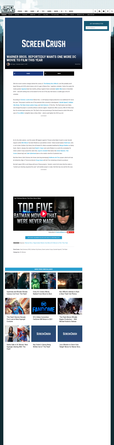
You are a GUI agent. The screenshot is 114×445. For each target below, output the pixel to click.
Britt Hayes (12, 64)
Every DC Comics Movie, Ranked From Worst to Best (42, 293)
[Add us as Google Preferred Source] (99, 11)
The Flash (22, 105)
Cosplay (10, 14)
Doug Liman (39, 160)
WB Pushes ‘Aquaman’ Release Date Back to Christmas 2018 (44, 237)
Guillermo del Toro (54, 157)
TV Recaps (24, 14)
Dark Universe (44, 105)
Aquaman (24, 89)
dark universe (23, 249)
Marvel (56, 11)
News (26, 11)
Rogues (72, 14)
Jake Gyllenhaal (31, 153)
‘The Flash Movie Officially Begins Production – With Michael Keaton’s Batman (68, 319)
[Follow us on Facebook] (108, 11)
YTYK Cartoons (55, 14)
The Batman (47, 83)
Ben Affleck (54, 83)
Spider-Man (58, 89)
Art (38, 11)
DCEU (29, 249)
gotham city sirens (36, 249)
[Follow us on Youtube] (104, 11)
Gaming (49, 11)
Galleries (45, 14)
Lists (39, 14)
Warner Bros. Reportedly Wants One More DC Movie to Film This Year (46, 243)
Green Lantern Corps (32, 105)
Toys (43, 11)
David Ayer (67, 143)
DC (61, 11)
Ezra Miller (21, 113)
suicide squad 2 (57, 249)
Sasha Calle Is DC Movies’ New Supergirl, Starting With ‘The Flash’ (17, 347)
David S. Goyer (39, 148)
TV (65, 11)
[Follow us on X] (112, 11)
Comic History (90, 14)
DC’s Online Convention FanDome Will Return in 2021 (42, 318)
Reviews (17, 14)
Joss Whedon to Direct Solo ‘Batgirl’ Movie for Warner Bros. (70, 346)
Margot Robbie (64, 145)
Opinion (20, 11)
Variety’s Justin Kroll (27, 100)
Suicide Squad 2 (63, 102)
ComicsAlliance (60, 232)
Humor (32, 11)
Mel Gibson (25, 143)
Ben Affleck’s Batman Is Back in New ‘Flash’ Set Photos (69, 293)
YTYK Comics (64, 14)
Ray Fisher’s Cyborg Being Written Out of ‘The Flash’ (42, 346)
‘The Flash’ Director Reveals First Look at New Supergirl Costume (16, 319)
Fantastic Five (80, 14)
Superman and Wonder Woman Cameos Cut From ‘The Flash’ (17, 293)
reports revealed (43, 151)
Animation (32, 14)
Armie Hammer (61, 151)
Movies (71, 11)
